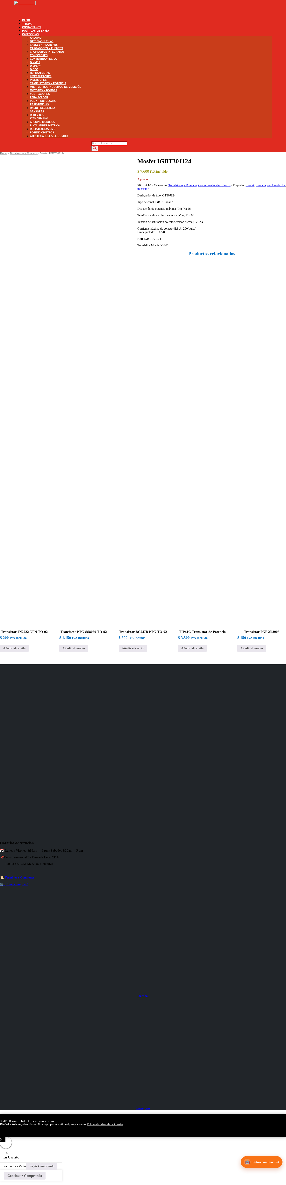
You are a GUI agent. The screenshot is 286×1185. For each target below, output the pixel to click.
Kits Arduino (39, 118)
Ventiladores (40, 93)
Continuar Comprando (24, 1176)
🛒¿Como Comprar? (14, 884)
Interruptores (41, 76)
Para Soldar (39, 97)
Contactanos (31, 27)
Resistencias (39, 104)
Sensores (37, 111)
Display (35, 65)
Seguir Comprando (41, 1166)
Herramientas (40, 72)
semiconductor (276, 185)
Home (3, 153)
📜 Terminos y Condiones (17, 877)
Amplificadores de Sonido (49, 136)
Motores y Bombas (43, 90)
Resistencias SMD (42, 129)
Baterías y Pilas (42, 41)
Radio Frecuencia (42, 108)
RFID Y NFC (37, 115)
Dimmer (35, 62)
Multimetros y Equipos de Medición (55, 86)
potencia (260, 185)
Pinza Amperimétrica (45, 125)
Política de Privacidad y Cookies (105, 1124)
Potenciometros (42, 132)
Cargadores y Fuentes (46, 48)
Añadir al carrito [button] (14, 648)
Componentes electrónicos (214, 185)
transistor (142, 188)
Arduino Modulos (42, 122)
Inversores (38, 79)
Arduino (35, 37)
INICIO (26, 20)
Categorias (30, 34)
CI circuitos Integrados (47, 51)
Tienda (27, 23)
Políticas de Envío (35, 30)
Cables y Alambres (44, 44)
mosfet (250, 185)
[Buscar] (94, 148)
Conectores (39, 55)
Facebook (143, 996)
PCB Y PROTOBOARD (43, 100)
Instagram (143, 1108)
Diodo (34, 69)
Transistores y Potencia (48, 83)
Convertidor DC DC (43, 58)
